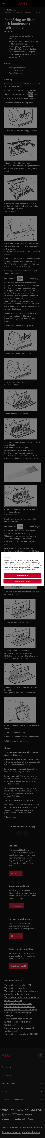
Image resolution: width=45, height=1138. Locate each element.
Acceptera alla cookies (22, 581)
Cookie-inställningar (22, 575)
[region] (22, 569)
